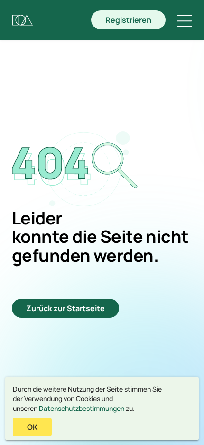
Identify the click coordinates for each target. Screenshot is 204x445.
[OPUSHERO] (22, 20)
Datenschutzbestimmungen (81, 408)
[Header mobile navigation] (184, 20)
